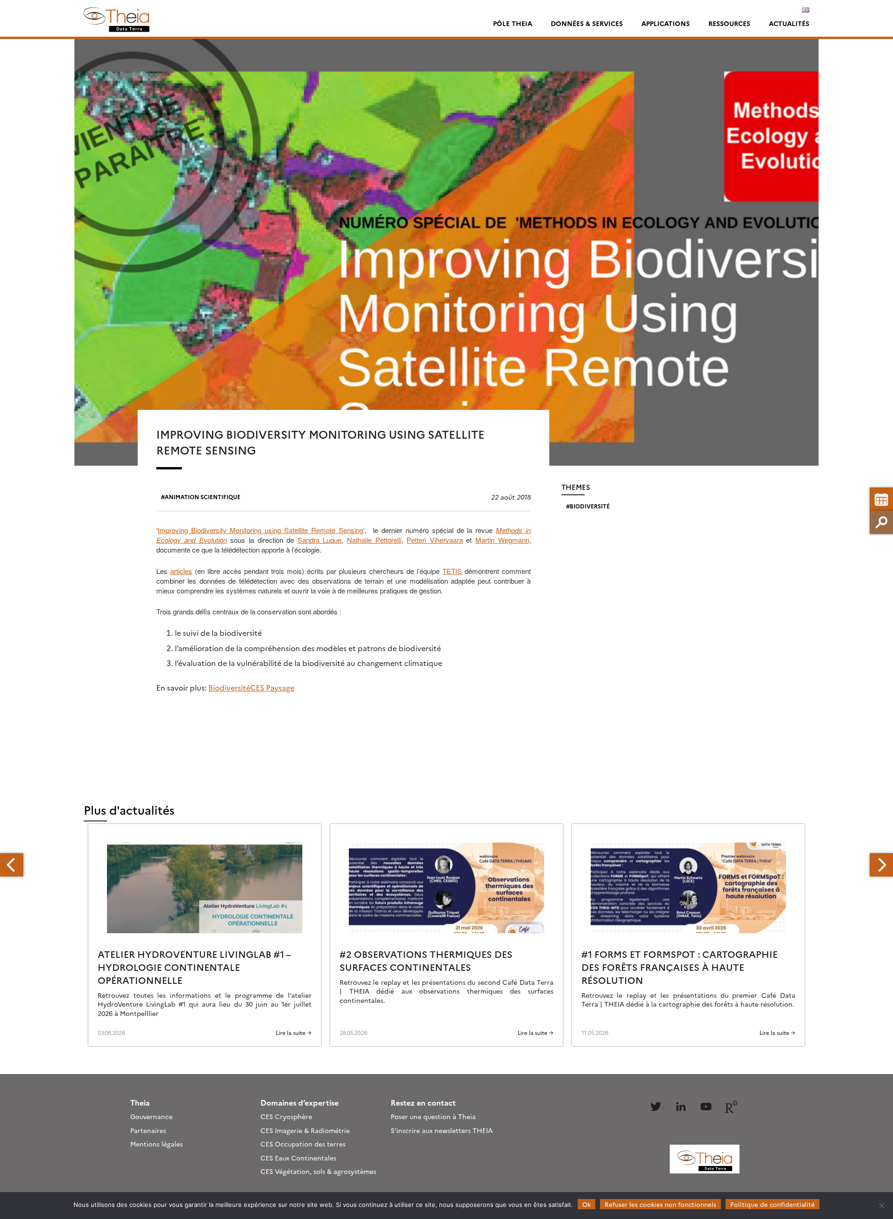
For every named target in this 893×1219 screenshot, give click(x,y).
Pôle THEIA (512, 23)
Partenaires (148, 1130)
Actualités (789, 23)
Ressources (729, 23)
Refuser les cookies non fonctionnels (660, 1204)
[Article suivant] (881, 864)
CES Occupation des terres (303, 1143)
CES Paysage (272, 687)
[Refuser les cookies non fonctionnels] (881, 1205)
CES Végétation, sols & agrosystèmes (318, 1171)
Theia (140, 1102)
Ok (586, 1204)
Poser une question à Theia (433, 1116)
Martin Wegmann (502, 540)
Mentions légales (156, 1143)
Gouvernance (151, 1116)
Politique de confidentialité (772, 1204)
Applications (665, 23)
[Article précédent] (11, 864)
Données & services (587, 23)
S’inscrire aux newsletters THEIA (442, 1130)
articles (181, 571)
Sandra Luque (320, 540)
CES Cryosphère (286, 1116)
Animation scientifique (202, 497)
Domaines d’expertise (299, 1102)
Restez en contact (423, 1102)
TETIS (452, 571)
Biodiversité (229, 687)
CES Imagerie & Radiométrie (305, 1130)
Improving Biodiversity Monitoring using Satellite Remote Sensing (260, 530)
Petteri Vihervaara (435, 540)
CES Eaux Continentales (298, 1157)
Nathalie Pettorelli (374, 540)
